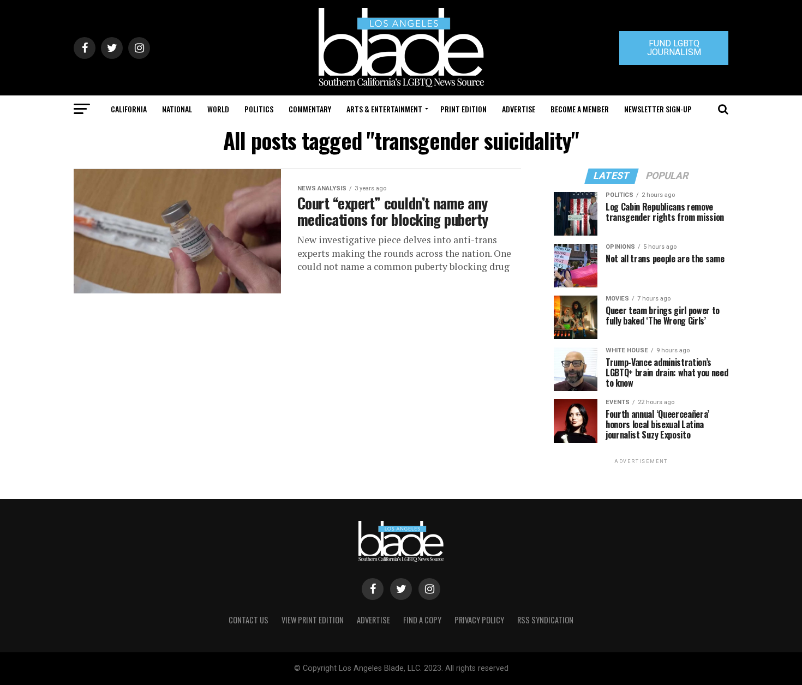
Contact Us (248, 620)
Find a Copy (422, 620)
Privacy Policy (479, 620)
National (177, 109)
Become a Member (579, 109)
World (218, 109)
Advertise (518, 109)
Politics (258, 109)
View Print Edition (313, 620)
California (129, 109)
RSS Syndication (545, 620)
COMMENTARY (310, 109)
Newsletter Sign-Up (658, 109)
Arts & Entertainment (384, 109)
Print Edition (463, 109)
